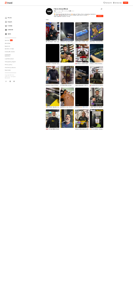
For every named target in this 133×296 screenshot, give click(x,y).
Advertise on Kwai (9, 48)
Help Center (8, 70)
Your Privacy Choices (10, 67)
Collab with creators (10, 51)
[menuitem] (11, 18)
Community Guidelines (8, 55)
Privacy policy (8, 64)
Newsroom (7, 46)
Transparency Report (10, 61)
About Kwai (7, 43)
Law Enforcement (9, 59)
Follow (99, 15)
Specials (8, 40)
